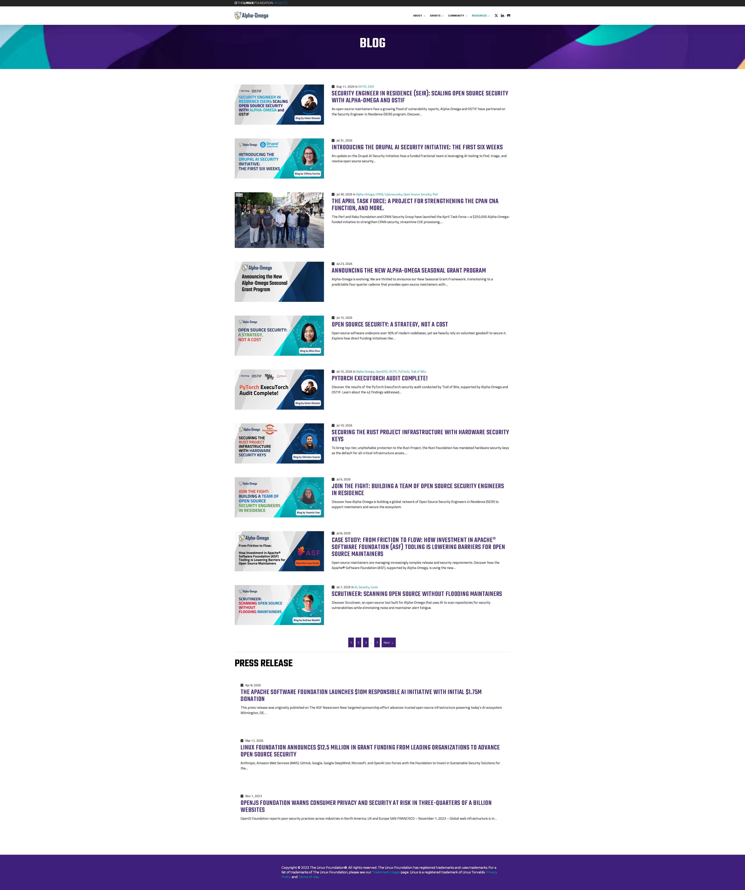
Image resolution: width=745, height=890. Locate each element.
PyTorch (403, 371)
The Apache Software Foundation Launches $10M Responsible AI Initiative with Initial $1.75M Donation (361, 695)
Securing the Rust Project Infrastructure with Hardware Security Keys (420, 436)
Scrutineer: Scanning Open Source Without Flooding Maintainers (417, 594)
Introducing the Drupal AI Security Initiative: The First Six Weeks (417, 148)
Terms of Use (308, 877)
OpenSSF (381, 371)
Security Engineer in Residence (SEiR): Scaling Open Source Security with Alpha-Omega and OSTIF (420, 97)
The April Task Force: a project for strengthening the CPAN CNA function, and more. (415, 205)
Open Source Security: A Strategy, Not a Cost (390, 325)
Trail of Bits (418, 371)
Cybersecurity (393, 194)
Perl (435, 194)
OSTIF (362, 86)
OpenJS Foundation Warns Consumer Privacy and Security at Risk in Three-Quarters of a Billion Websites (366, 806)
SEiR (371, 86)
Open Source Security (417, 194)
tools (374, 587)
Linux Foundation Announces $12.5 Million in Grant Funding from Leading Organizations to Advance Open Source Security (370, 751)
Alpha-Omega (365, 194)
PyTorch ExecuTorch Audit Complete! (380, 379)
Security (364, 587)
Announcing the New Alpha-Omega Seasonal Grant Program (409, 271)
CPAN (379, 194)
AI (355, 587)
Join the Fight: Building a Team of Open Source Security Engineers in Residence (418, 490)
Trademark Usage (386, 872)
